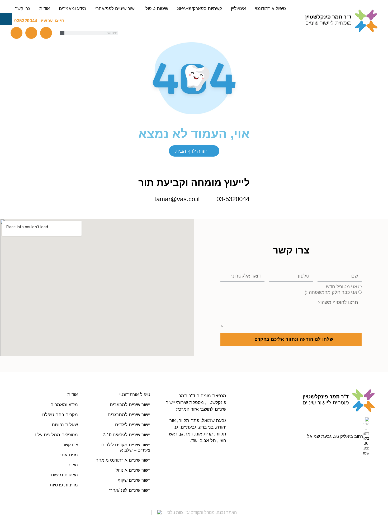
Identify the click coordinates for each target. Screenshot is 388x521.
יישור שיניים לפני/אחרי (115, 8)
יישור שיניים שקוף (134, 480)
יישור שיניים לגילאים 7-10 (126, 434)
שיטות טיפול (156, 8)
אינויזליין (238, 8)
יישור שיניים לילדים (132, 424)
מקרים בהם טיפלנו (60, 414)
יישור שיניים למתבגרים (129, 414)
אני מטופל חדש (341, 286)
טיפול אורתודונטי (270, 8)
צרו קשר (22, 8)
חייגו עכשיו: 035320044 (39, 20)
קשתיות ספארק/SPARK (199, 8)
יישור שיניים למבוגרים (130, 404)
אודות (44, 8)
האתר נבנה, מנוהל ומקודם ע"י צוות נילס (202, 512)
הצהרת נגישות (64, 474)
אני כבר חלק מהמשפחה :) (331, 292)
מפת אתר (68, 454)
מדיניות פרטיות (64, 484)
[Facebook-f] (31, 33)
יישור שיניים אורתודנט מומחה (123, 460)
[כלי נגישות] (6, 19)
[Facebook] (352, 467)
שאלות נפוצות (65, 424)
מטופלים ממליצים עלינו (56, 434)
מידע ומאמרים (72, 8)
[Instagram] (46, 33)
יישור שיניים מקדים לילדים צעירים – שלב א (125, 447)
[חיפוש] (62, 33)
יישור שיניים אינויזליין (131, 470)
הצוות (72, 464)
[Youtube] (16, 33)
